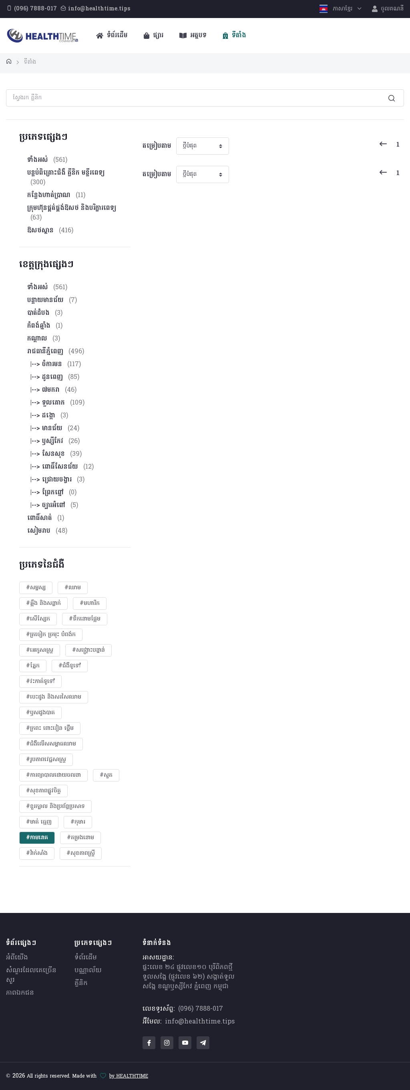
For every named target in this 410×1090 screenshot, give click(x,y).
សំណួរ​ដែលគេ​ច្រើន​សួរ (31, 975)
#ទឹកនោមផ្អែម (84, 619)
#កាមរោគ (37, 838)
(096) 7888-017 (200, 1009)
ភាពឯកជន (20, 993)
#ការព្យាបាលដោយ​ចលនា (53, 775)
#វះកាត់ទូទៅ (40, 681)
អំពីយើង (17, 958)
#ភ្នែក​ (33, 666)
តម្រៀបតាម (157, 146)
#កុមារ (77, 822)
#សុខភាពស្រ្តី (80, 853)
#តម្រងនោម (80, 838)
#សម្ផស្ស (36, 588)
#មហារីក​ (90, 603)
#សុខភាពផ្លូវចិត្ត (43, 791)
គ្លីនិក (81, 983)
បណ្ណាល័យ (88, 970)
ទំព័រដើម (116, 35)
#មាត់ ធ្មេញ (39, 822)
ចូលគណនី (391, 9)
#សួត (106, 775)
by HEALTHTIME (128, 1076)
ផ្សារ (157, 35)
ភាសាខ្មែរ (342, 9)
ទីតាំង (238, 35)
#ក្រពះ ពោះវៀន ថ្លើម (50, 728)
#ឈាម (72, 588)
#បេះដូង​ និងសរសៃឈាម (53, 697)
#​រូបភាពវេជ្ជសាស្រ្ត (46, 760)
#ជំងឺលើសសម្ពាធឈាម (51, 744)
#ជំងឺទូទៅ (69, 666)
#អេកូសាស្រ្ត (39, 650)
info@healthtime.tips (200, 1022)
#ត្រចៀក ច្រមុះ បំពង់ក (51, 635)
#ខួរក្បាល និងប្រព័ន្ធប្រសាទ (55, 806)
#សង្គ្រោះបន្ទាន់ (88, 650)
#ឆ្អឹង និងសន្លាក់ (43, 603)
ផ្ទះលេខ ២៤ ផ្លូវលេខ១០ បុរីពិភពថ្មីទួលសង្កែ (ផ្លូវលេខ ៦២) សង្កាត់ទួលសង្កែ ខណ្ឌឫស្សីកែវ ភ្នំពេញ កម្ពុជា (189, 977)
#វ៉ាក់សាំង (37, 853)
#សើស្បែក (38, 619)
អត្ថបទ (197, 35)
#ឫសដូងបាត (40, 713)
